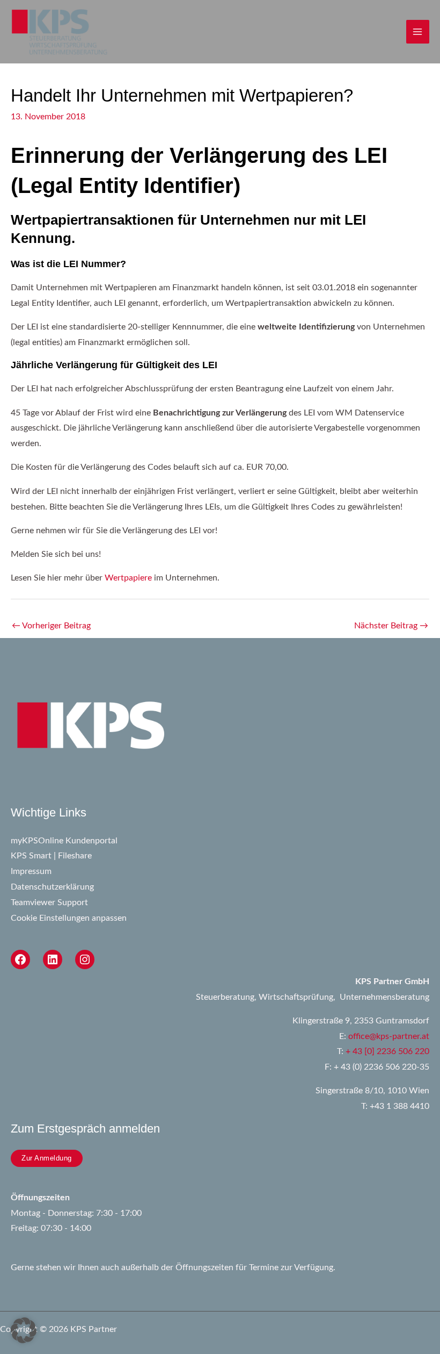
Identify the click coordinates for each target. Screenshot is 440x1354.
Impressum (31, 872)
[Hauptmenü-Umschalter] (417, 31)
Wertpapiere (128, 578)
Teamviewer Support (49, 903)
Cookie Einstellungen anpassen (69, 918)
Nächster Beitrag (391, 626)
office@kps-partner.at (388, 1037)
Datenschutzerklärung (52, 887)
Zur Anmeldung (46, 1158)
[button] (23, 1330)
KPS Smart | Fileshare (51, 856)
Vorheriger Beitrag (51, 626)
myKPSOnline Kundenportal (64, 841)
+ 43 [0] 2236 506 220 (387, 1052)
